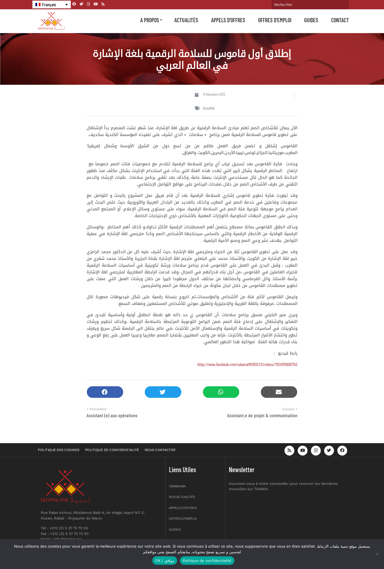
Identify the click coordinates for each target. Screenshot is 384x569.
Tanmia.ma (177, 486)
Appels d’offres (228, 20)
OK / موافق (164, 560)
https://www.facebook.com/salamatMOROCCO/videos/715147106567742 (247, 364)
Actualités (186, 20)
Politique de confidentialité (112, 450)
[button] (105, 392)
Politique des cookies (59, 450)
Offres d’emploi (274, 20)
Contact (340, 20)
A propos (149, 20)
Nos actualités (182, 497)
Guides (311, 20)
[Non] (377, 554)
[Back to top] (360, 551)
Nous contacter (160, 450)
